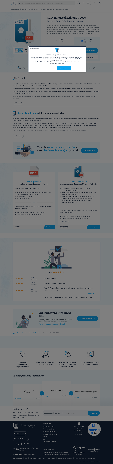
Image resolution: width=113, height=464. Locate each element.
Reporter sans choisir (34, 48)
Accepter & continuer (64, 68)
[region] (57, 59)
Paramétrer (50, 68)
